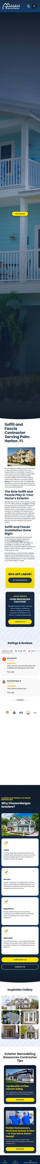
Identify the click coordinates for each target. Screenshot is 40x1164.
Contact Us (20, 622)
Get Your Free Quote (20, 580)
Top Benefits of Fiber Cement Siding (17, 1087)
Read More (20, 1100)
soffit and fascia (17, 541)
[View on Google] (4, 659)
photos (7, 481)
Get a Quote (20, 214)
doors (27, 504)
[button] (34, 6)
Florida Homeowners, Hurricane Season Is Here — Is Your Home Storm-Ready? (20, 1132)
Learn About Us (20, 960)
